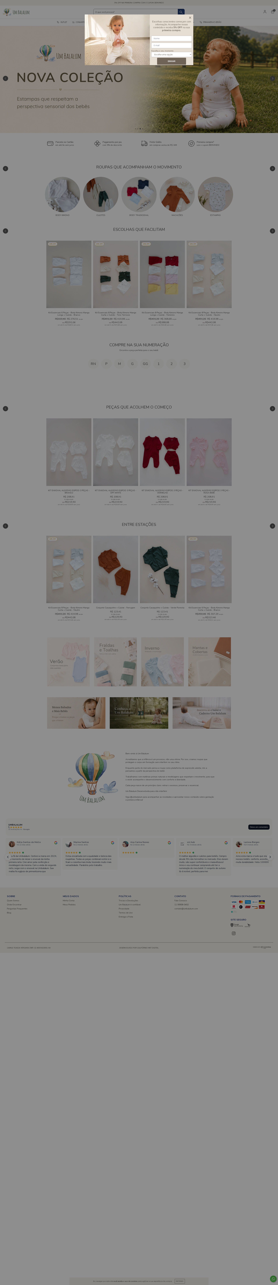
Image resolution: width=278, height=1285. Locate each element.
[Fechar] (190, 18)
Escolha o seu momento (162, 51)
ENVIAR (171, 61)
